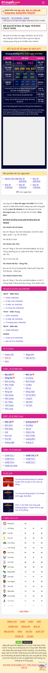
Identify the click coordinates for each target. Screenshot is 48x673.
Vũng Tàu (31, 13)
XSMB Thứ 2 (9, 455)
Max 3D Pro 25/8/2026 (14, 341)
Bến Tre (29, 10)
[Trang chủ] (10, 2)
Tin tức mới (7, 473)
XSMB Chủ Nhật (11, 465)
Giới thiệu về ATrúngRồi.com (14, 665)
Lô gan (30, 636)
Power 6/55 (9, 354)
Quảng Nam (10, 13)
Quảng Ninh (21, 13)
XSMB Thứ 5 (30, 459)
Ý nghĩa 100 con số (10, 518)
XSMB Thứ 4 (9, 459)
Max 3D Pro (30, 358)
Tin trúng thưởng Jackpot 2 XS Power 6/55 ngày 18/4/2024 (30, 494)
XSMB (22, 621)
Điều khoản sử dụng (35, 665)
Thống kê (19, 636)
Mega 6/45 (30, 354)
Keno (7, 361)
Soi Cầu (29, 631)
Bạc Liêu (21, 10)
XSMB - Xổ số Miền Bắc (12, 449)
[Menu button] (43, 2)
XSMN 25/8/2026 (12, 297)
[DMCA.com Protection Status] (24, 642)
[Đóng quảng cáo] (46, 664)
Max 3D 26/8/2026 (22, 179)
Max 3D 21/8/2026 (8, 185)
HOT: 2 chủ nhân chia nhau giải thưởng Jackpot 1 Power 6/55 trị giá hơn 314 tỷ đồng (29, 507)
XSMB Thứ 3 (31, 455)
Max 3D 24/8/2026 (36, 179)
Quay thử (40, 631)
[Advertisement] (24, 141)
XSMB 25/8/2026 (12, 330)
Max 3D (8, 358)
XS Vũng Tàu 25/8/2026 (15, 308)
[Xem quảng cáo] (43, 668)
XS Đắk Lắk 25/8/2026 (14, 319)
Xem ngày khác (25, 192)
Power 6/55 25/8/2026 (14, 337)
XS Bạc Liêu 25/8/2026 (14, 301)
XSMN (30, 621)
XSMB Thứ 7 (30, 462)
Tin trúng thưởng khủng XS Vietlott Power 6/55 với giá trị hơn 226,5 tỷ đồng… (29, 482)
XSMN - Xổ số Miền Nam (12, 368)
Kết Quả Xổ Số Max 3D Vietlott (24, 48)
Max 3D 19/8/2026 (22, 185)
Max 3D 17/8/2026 (36, 185)
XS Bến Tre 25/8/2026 (14, 304)
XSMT (39, 621)
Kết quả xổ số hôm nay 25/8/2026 (16, 288)
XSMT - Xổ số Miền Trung (13, 416)
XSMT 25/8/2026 (12, 315)
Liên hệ (24, 667)
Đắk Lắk (36, 10)
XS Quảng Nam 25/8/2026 (16, 322)
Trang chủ (12, 621)
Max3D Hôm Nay (11, 178)
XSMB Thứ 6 (9, 462)
